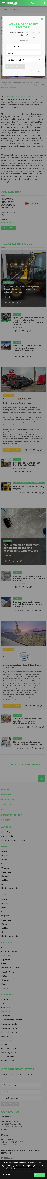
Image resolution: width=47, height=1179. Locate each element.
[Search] (44, 3)
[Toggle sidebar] (3, 3)
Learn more (36, 71)
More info (6, 1174)
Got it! (39, 1175)
